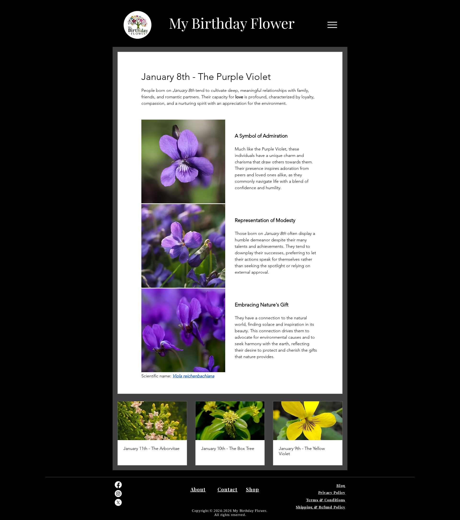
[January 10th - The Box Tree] (230, 420)
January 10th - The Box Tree (227, 448)
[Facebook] (118, 484)
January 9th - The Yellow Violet (302, 451)
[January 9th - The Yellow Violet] (307, 420)
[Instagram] (118, 493)
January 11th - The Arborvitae (151, 448)
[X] (118, 502)
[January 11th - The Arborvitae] (152, 420)
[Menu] (332, 25)
